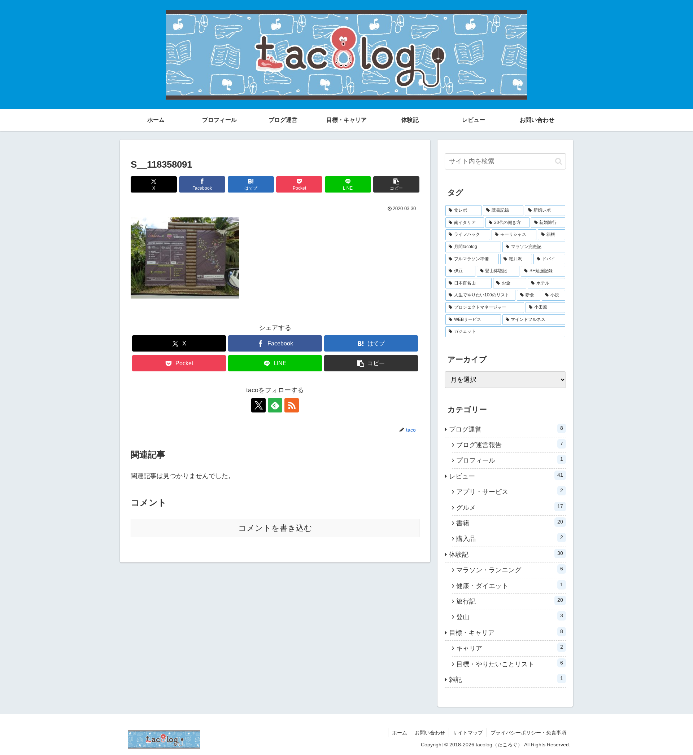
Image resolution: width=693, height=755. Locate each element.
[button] (396, 184)
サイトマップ (468, 733)
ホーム (399, 733)
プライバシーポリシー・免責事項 (528, 733)
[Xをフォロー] (258, 405)
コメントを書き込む (275, 528)
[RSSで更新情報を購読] (291, 405)
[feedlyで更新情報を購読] (275, 405)
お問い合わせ (430, 733)
